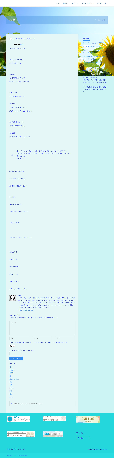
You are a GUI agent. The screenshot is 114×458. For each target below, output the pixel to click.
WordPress (104, 449)
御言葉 (11, 373)
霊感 (99, 20)
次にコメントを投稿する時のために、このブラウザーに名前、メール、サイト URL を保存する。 (39, 342)
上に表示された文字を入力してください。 (22, 350)
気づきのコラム (14, 379)
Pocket (22, 44)
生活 (10, 385)
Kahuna (97, 449)
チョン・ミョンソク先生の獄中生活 (93, 43)
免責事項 (9, 455)
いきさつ (12, 370)
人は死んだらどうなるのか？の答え (93, 46)
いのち (11, 388)
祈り (10, 394)
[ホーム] (95, 20)
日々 (10, 367)
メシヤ (11, 397)
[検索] (105, 3)
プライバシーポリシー (20, 455)
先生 (10, 391)
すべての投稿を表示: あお (26, 310)
